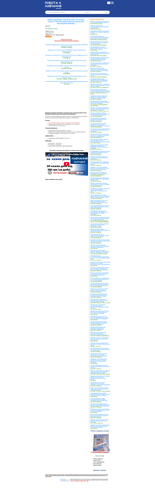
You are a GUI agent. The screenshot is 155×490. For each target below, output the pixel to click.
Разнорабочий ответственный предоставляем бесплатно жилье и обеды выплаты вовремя (98, 48)
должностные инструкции (103, 474)
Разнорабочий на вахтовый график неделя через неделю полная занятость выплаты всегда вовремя (100, 102)
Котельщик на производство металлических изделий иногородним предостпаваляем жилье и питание (99, 37)
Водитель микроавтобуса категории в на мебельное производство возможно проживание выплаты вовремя (100, 372)
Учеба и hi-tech (97, 460)
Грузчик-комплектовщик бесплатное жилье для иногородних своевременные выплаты (100, 366)
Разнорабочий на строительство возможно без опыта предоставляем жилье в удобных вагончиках (99, 300)
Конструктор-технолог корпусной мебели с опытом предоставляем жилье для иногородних (100, 130)
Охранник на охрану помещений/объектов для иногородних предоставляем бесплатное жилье (98, 333)
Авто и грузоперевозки (98, 462)
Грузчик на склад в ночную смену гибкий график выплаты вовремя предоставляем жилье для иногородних (100, 263)
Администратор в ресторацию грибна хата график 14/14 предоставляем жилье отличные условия (100, 349)
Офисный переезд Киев (78, 475)
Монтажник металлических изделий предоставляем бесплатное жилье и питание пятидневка (99, 42)
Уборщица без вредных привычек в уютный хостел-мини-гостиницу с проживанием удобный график (98, 97)
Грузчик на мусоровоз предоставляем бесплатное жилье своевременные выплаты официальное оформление (99, 268)
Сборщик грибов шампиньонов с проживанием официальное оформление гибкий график (98, 328)
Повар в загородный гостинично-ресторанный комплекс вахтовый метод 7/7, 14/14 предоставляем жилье (100, 114)
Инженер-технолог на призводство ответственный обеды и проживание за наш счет (99, 74)
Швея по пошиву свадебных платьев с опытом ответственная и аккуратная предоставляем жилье (99, 415)
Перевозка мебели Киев (88, 475)
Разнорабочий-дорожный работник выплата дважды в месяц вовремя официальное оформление (98, 323)
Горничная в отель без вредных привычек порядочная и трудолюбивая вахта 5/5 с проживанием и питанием (99, 251)
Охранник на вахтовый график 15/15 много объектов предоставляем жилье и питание (100, 344)
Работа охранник (60, 34)
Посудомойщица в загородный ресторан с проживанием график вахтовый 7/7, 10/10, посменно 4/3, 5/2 (100, 152)
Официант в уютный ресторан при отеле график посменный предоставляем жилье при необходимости (100, 426)
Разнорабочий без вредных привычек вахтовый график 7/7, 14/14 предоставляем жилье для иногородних (100, 140)
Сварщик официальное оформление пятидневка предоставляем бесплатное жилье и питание (100, 53)
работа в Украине (48, 474)
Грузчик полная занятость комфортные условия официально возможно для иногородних (99, 64)
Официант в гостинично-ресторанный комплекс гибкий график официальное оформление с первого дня (99, 109)
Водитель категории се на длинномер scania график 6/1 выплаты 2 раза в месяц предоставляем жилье (99, 274)
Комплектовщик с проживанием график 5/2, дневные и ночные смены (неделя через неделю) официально (99, 218)
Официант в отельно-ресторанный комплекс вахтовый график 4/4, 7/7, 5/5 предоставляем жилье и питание (99, 168)
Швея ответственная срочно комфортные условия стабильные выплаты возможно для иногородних (99, 69)
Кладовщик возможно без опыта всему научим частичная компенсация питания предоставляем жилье (100, 241)
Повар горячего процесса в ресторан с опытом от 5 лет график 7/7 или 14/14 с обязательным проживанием (99, 135)
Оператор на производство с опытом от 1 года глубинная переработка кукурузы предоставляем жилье (100, 206)
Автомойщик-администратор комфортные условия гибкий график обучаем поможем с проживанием (99, 80)
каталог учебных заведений (51, 475)
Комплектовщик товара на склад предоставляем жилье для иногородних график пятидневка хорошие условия (100, 196)
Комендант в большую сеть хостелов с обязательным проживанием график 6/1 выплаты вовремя (100, 85)
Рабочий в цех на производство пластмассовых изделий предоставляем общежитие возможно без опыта (99, 306)
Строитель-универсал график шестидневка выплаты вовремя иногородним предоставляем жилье (99, 399)
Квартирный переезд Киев (98, 475)
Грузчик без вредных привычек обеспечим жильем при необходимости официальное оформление (99, 246)
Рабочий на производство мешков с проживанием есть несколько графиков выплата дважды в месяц (99, 184)
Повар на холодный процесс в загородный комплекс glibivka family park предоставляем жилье (100, 230)
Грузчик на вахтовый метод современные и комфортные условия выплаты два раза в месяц (99, 235)
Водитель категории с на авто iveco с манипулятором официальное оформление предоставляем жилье (99, 201)
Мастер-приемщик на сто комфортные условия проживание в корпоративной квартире (99, 163)
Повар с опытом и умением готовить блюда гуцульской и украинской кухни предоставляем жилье (99, 389)
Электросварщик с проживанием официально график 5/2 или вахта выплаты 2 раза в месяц (98, 119)
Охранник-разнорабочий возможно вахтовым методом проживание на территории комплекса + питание (98, 295)
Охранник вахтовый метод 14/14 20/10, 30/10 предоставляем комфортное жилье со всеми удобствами (99, 312)
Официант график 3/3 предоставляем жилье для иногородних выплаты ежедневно (99, 421)
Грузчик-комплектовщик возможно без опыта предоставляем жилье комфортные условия (99, 225)
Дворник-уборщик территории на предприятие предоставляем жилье (99, 173)
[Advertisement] (84, 4)
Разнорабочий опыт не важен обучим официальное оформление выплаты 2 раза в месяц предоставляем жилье (99, 284)
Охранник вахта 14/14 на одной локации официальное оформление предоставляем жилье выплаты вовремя (99, 378)
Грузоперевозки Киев (69, 475)
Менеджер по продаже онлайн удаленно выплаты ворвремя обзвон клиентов (100, 22)
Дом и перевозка (97, 463)
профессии (95, 474)
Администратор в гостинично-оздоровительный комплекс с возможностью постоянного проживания (100, 383)
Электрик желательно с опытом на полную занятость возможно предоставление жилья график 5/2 (98, 355)
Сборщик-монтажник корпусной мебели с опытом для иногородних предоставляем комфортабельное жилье (100, 190)
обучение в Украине (64, 474)
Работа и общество (98, 458)
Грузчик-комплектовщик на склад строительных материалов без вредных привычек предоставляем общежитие (100, 405)
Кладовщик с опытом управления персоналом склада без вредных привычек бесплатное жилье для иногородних (98, 360)
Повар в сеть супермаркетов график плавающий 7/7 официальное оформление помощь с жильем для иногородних (99, 146)
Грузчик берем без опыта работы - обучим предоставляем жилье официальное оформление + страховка (99, 124)
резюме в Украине (56, 474)
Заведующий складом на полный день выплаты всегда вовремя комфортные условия (99, 32)
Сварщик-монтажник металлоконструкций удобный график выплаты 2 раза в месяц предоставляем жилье (100, 257)
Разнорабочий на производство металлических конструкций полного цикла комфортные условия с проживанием (99, 212)
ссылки (91, 474)
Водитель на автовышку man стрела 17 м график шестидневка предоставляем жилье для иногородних (99, 410)
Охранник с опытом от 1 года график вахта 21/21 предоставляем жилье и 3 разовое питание (99, 339)
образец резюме (82, 474)
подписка (87, 474)
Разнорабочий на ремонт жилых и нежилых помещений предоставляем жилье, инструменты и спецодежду (99, 317)
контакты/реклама (60, 475)
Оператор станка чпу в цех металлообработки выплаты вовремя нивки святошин (99, 27)
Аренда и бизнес (97, 465)
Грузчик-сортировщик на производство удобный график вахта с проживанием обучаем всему (99, 179)
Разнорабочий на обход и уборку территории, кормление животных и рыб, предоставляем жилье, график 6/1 (100, 394)
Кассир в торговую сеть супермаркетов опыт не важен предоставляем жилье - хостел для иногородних (99, 279)
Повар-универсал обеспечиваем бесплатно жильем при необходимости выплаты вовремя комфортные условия (100, 90)
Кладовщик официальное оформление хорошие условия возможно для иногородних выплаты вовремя (99, 58)
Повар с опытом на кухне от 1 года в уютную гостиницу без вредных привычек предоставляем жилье (99, 290)
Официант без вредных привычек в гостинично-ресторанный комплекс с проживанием (99, 157)
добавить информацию (73, 474)
